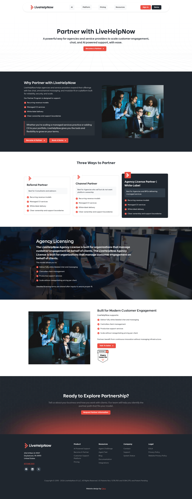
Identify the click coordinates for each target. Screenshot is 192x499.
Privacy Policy (154, 452)
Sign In (146, 7)
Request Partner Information (95, 412)
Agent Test (103, 452)
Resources (120, 7)
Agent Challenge (106, 449)
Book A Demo (57, 140)
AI (72, 7)
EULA (150, 449)
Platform (86, 7)
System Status (129, 456)
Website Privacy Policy (157, 456)
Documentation (105, 459)
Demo (156, 7)
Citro (104, 489)
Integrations (104, 463)
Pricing (103, 7)
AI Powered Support (82, 449)
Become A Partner (93, 48)
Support (127, 452)
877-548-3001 (29, 464)
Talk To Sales (105, 346)
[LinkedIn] (32, 469)
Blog (100, 456)
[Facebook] (26, 469)
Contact (127, 449)
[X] (38, 469)
